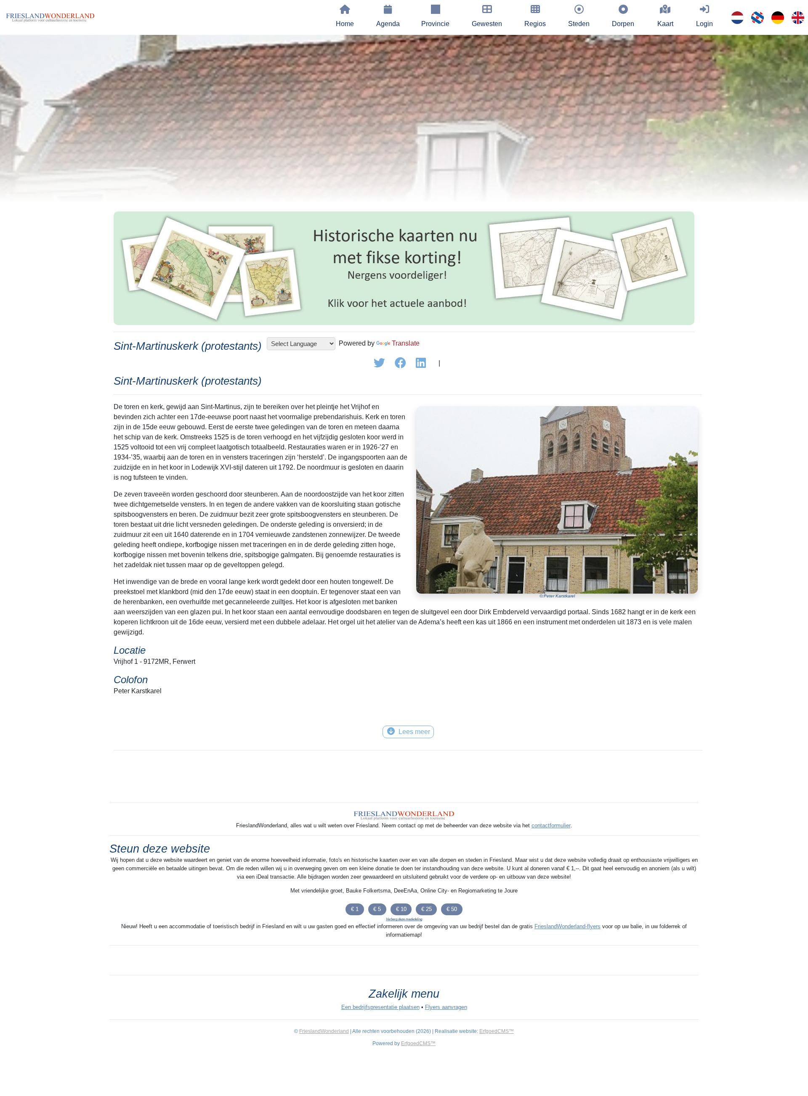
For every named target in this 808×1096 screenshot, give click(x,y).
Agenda (388, 23)
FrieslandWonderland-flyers (567, 926)
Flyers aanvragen (446, 1007)
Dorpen (623, 23)
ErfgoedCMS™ (496, 1031)
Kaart (665, 23)
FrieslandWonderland (324, 1031)
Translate (406, 343)
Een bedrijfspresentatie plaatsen (380, 1007)
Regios (535, 23)
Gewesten (487, 23)
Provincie (435, 23)
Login (704, 23)
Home (345, 23)
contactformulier (551, 825)
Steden (579, 23)
